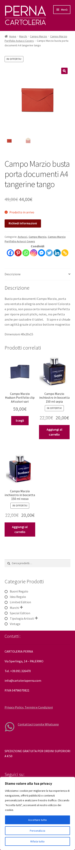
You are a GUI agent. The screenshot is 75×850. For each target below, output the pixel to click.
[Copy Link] (64, 252)
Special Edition (20, 613)
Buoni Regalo (19, 591)
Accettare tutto (37, 820)
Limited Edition (20, 602)
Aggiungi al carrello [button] (54, 432)
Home (12, 36)
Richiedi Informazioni (23, 223)
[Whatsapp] (25, 252)
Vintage (15, 624)
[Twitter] (49, 252)
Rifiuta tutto (37, 841)
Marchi (23, 36)
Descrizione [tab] (13, 274)
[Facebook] (10, 252)
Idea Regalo (18, 597)
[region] (37, 813)
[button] (64, 71)
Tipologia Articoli (22, 618)
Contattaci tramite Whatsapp (38, 724)
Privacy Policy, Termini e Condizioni (29, 707)
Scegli (20, 420)
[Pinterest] (18, 252)
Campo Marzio (38, 36)
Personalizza (37, 830)
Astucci (22, 237)
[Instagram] (33, 252)
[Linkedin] (57, 252)
